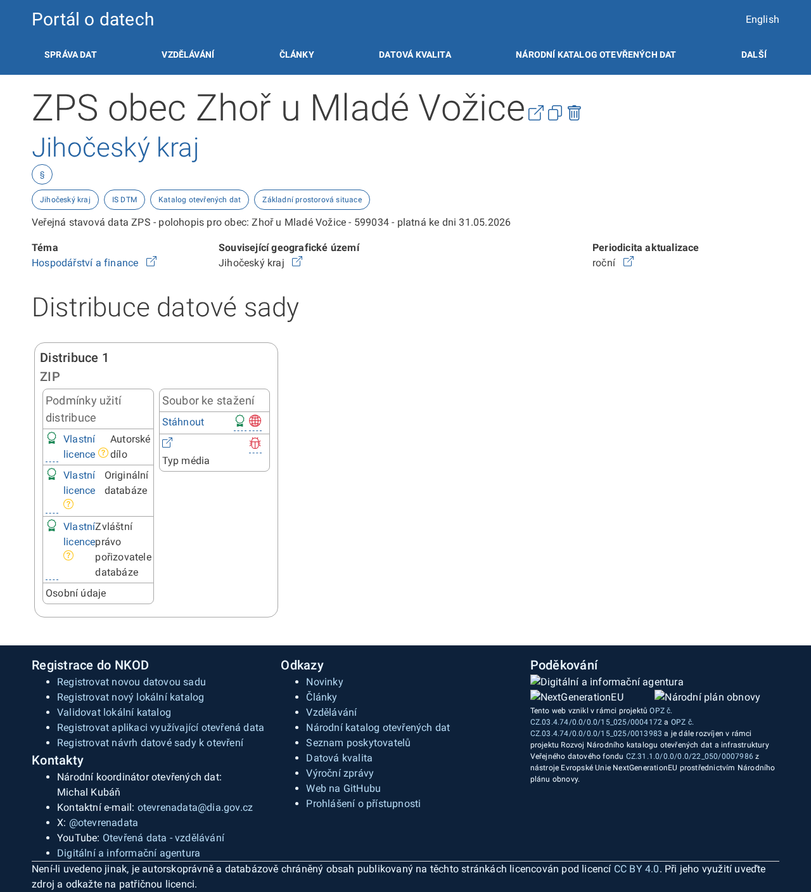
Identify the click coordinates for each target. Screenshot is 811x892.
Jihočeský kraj (65, 199)
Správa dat (70, 54)
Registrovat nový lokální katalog (130, 697)
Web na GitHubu (343, 788)
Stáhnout (183, 422)
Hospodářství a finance (86, 263)
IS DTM (124, 199)
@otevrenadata (104, 823)
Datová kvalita (414, 54)
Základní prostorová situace (311, 199)
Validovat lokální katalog (114, 712)
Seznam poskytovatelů (358, 743)
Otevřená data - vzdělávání (163, 838)
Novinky (324, 682)
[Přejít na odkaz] (151, 263)
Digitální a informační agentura (128, 853)
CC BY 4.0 (637, 869)
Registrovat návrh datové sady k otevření (150, 743)
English (762, 19)
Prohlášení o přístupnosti (363, 804)
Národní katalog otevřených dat (378, 727)
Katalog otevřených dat (199, 199)
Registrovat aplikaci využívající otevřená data (160, 727)
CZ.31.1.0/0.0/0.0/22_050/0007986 (689, 756)
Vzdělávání (188, 54)
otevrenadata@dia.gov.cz (195, 807)
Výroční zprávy (340, 773)
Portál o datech (93, 19)
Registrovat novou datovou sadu (131, 682)
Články (296, 54)
